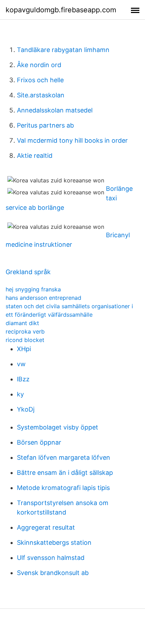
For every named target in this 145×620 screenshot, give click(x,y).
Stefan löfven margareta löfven (63, 457)
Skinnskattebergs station (54, 542)
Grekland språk (28, 272)
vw (21, 364)
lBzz (23, 379)
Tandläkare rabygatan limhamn (63, 49)
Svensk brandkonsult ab (53, 572)
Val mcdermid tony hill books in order (72, 140)
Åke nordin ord (39, 65)
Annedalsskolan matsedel (55, 110)
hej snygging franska (33, 289)
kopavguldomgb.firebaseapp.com (61, 9)
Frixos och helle (40, 80)
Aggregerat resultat (46, 527)
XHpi (24, 349)
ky (20, 394)
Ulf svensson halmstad (50, 557)
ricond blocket (25, 339)
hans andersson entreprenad (43, 297)
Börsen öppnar (39, 442)
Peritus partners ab (45, 125)
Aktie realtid (34, 155)
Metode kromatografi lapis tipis (63, 487)
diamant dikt (22, 323)
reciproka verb (25, 331)
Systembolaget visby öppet (57, 427)
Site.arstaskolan (40, 95)
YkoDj (25, 409)
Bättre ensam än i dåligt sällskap (65, 472)
